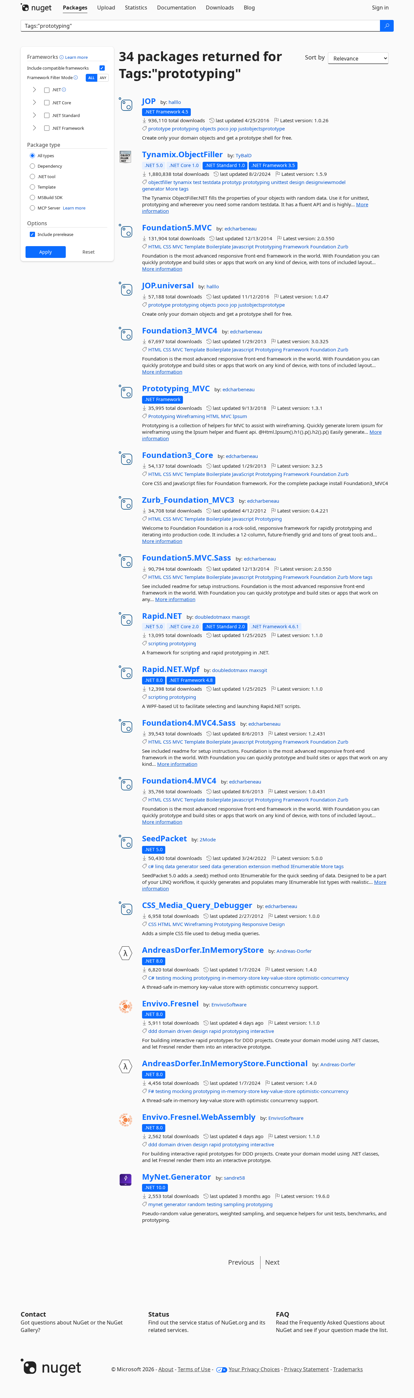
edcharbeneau (241, 228)
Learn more (76, 57)
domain (167, 1031)
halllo (175, 102)
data (170, 866)
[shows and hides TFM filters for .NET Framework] (34, 128)
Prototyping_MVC (176, 388)
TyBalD (244, 155)
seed (205, 866)
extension (259, 866)
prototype (159, 128)
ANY (103, 78)
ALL (91, 78)
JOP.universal (168, 285)
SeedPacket (164, 838)
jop (233, 128)
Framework (296, 246)
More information (162, 268)
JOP (149, 101)
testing (163, 977)
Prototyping (268, 246)
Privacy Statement (306, 1369)
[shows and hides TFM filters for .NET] (34, 90)
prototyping (185, 128)
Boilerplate (218, 246)
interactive (262, 1031)
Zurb (342, 246)
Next (272, 1262)
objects (208, 128)
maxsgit (241, 617)
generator (153, 188)
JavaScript (243, 474)
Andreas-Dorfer (294, 951)
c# (151, 866)
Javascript (243, 246)
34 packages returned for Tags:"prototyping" (200, 65)
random (197, 1204)
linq (159, 866)
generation (235, 866)
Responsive (255, 924)
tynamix (182, 182)
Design (277, 924)
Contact (33, 1314)
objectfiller (160, 182)
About (165, 1369)
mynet (155, 1204)
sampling (234, 1204)
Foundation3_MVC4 (179, 330)
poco (222, 128)
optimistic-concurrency (323, 977)
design (296, 182)
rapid (215, 1031)
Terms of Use (194, 1369)
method (280, 866)
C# (151, 977)
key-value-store (278, 977)
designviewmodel (326, 182)
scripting (158, 643)
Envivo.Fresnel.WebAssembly (199, 1116)
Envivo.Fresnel (170, 1003)
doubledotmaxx (213, 617)
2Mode (208, 839)
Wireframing (190, 416)
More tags (177, 188)
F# (151, 1091)
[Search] (387, 26)
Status (158, 1314)
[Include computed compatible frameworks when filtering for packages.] (102, 68)
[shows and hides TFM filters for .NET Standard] (34, 115)
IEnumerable (305, 866)
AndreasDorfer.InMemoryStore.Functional (225, 1063)
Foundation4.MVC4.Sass (189, 722)
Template (194, 246)
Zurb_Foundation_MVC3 (188, 499)
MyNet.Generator (176, 1176)
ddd (152, 1031)
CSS (167, 246)
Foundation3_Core (177, 455)
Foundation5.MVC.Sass (186, 557)
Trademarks (348, 1369)
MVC (177, 246)
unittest (279, 182)
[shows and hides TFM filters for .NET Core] (34, 102)
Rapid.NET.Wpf (170, 669)
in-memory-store (241, 977)
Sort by (315, 57)
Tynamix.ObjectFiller (182, 154)
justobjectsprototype (261, 128)
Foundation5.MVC (177, 227)
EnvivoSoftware (228, 1004)
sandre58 (234, 1177)
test (197, 182)
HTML (155, 246)
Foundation (323, 246)
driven (184, 1031)
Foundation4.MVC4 (179, 780)
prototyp (232, 182)
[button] (62, 56)
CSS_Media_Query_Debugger (197, 905)
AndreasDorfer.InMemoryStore (203, 949)
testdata (212, 182)
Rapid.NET (162, 615)
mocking (182, 977)
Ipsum (240, 416)
